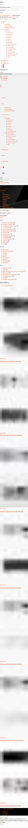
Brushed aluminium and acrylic (10, 274)
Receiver (5, 242)
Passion (9, 37)
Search (14, 18)
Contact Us (5, 63)
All (3, 193)
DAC (9, 57)
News (4, 62)
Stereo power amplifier (8, 231)
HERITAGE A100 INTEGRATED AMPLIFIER (11, 435)
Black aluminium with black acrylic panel (13, 271)
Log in (1, 12)
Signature (10, 35)
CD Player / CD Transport (13, 53)
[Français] (4, 67)
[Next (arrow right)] (1, 827)
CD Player (5, 240)
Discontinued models (12, 44)
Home (4, 21)
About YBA (8, 24)
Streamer (5, 232)
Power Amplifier (11, 47)
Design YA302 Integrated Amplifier (10, 806)
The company (8, 26)
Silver (4, 278)
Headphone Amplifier (8, 223)
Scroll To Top (3, 817)
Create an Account (14, 17)
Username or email (5, 7)
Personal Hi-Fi (10, 32)
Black (4, 269)
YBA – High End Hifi (8, 809)
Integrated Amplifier (12, 48)
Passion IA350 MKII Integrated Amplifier (12, 740)
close (1, 4)
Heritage (9, 40)
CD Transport (6, 227)
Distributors (6, 60)
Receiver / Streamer (12, 55)
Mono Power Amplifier (8, 229)
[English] (4, 65)
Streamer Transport (8, 224)
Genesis (9, 39)
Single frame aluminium (9, 279)
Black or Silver (6, 268)
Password (3, 10)
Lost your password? (5, 15)
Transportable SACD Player (10, 226)
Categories (3, 190)
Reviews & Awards (9, 27)
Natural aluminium (7, 276)
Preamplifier (10, 50)
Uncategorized (6, 198)
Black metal (6, 273)
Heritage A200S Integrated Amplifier (11, 664)
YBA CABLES (10, 42)
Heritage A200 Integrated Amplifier (10, 588)
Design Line (10, 34)
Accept (2, 824)
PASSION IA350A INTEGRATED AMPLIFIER (11, 511)
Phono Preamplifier (11, 52)
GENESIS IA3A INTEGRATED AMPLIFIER (10, 361)
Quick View (3, 358)
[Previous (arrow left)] (0, 827)
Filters (1, 217)
